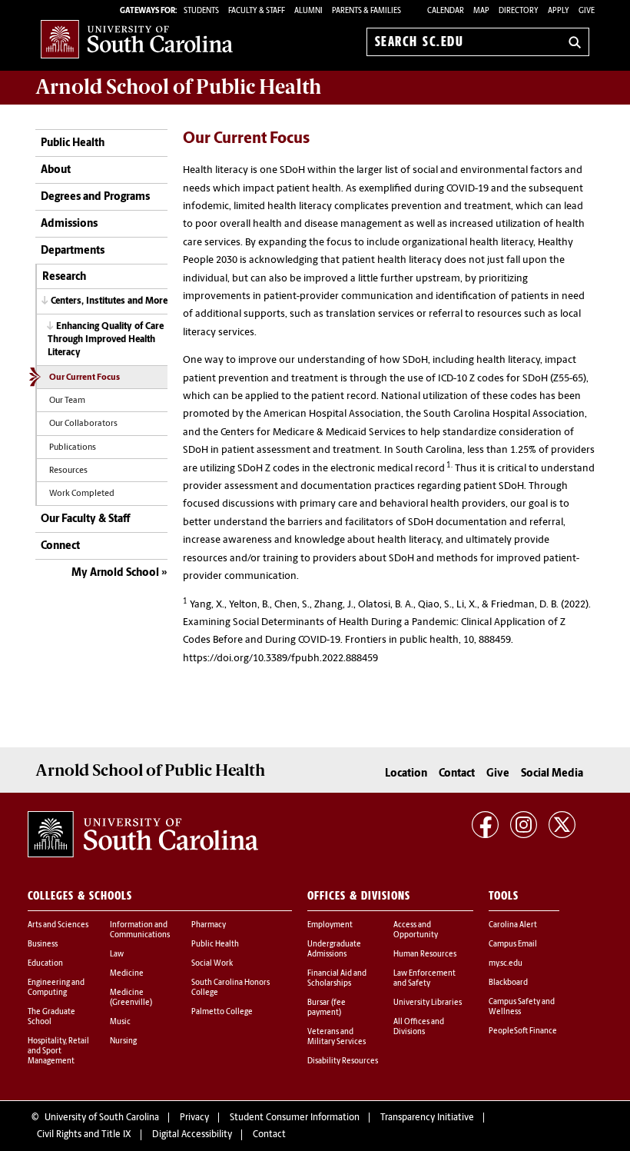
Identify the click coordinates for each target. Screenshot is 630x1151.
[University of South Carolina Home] (137, 38)
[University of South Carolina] (143, 834)
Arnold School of (178, 86)
